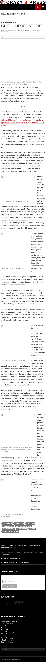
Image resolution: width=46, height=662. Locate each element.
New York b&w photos (23, 526)
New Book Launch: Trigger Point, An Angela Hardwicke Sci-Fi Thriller (22, 553)
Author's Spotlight (8, 23)
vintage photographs (10, 531)
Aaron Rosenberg (7, 638)
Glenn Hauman (6, 634)
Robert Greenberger (8, 632)
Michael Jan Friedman (8, 630)
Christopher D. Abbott (9, 622)
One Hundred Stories (22, 25)
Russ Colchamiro (7, 624)
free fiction (31, 523)
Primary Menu (43, 7)
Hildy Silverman (6, 640)
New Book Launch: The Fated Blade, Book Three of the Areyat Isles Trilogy (20, 547)
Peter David (5, 626)
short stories (22, 529)
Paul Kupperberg (25, 30)
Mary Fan (4, 628)
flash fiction (19, 523)
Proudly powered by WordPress (10, 659)
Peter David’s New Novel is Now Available (16, 562)
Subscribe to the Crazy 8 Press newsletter (20, 577)
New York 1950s (8, 526)
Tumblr (3, 117)
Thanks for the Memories (10, 558)
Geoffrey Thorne (7, 642)
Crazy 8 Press (7, 523)
